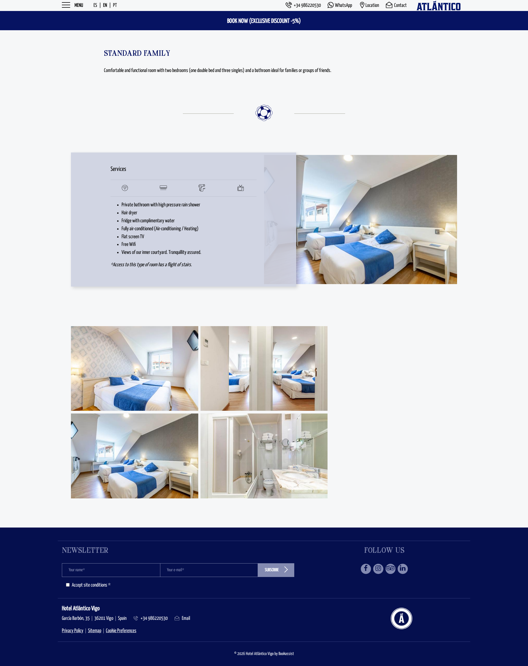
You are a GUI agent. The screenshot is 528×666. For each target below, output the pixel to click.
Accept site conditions (89, 585)
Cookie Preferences (121, 630)
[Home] (438, 5)
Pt (115, 5)
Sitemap (94, 630)
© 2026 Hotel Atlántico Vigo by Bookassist (264, 654)
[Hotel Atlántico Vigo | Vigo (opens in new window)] (134, 368)
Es (95, 5)
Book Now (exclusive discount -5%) (264, 21)
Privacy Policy (72, 630)
